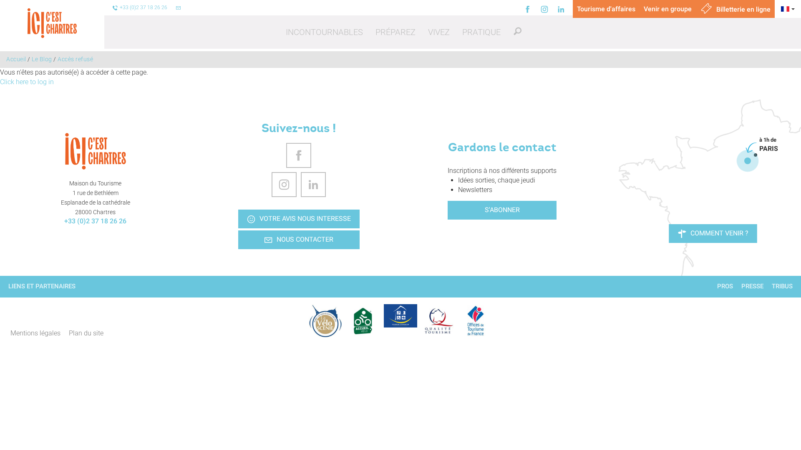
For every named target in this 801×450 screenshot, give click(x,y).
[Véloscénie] (325, 321)
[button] (324, 32)
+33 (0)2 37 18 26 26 (95, 221)
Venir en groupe (668, 9)
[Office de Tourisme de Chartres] (95, 151)
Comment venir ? (719, 233)
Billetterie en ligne (743, 9)
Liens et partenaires (42, 286)
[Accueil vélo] (363, 321)
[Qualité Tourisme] (438, 321)
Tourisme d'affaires (606, 9)
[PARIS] (747, 161)
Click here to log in (27, 82)
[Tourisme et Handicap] (400, 316)
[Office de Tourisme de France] (475, 321)
